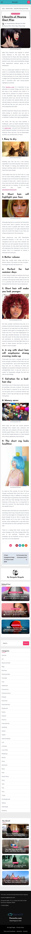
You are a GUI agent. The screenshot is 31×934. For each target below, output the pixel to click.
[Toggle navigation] (2, 2)
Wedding (4, 810)
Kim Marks (8, 631)
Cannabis (4, 678)
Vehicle (4, 803)
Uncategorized (6, 799)
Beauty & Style (15, 13)
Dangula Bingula (11, 23)
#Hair (9, 26)
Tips (3, 787)
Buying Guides (6, 674)
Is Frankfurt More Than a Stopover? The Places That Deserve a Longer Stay (15, 882)
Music (3, 761)
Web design (5, 806)
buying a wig (10, 87)
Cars (3, 681)
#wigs (23, 26)
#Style (20, 26)
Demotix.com (15, 918)
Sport (3, 780)
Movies (4, 757)
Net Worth (4, 765)
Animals (4, 655)
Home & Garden (6, 738)
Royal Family (5, 776)
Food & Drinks (5, 723)
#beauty (6, 26)
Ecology (4, 697)
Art (3, 659)
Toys (3, 791)
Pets (3, 772)
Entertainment (6, 704)
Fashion (4, 716)
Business (4, 670)
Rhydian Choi (9, 614)
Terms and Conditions (9, 931)
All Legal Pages (11, 927)
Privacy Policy (20, 927)
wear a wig (8, 128)
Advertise (19, 931)
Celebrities (5, 685)
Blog (3, 666)
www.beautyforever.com (9, 189)
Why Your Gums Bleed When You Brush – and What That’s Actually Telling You (15, 851)
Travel (3, 795)
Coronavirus (5, 689)
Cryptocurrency (6, 693)
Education (4, 700)
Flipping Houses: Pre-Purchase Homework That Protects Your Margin (15, 835)
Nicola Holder (9, 598)
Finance (4, 719)
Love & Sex (5, 750)
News (3, 769)
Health (20, 592)
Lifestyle (4, 746)
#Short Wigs (15, 26)
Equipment (5, 708)
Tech (3, 784)
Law (3, 742)
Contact (25, 931)
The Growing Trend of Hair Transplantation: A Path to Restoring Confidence (15, 596)
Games (4, 731)
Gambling (4, 727)
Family (3, 712)
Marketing (4, 753)
